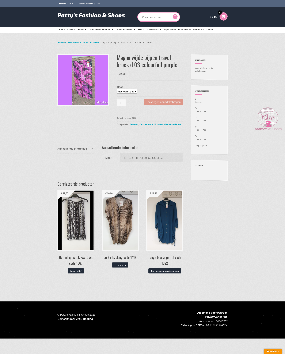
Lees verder (76, 270)
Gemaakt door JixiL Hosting (75, 319)
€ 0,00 (215, 14)
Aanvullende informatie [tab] (72, 148)
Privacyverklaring (216, 317)
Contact (209, 29)
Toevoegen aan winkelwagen (163, 102)
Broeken (94, 42)
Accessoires (153, 29)
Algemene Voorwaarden (212, 312)
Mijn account (170, 29)
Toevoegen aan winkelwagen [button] (165, 270)
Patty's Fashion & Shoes (91, 14)
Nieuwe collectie (172, 124)
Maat (120, 87)
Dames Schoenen (85, 3)
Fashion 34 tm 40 (66, 3)
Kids (98, 3)
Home (62, 29)
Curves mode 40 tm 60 (99, 29)
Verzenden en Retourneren (191, 29)
